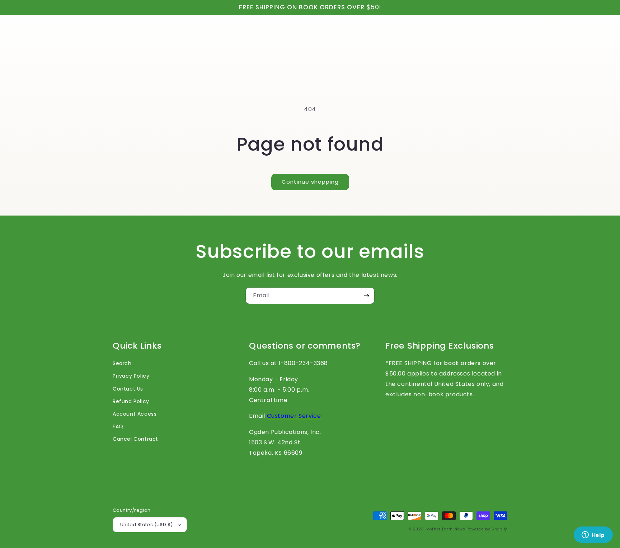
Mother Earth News (445, 529)
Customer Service (294, 416)
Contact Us (128, 388)
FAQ (118, 426)
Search (122, 363)
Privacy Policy (131, 375)
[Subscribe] (366, 295)
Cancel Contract (135, 439)
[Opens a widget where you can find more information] (593, 535)
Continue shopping (310, 181)
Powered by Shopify (486, 529)
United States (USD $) (146, 524)
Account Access (134, 413)
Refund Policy (131, 401)
